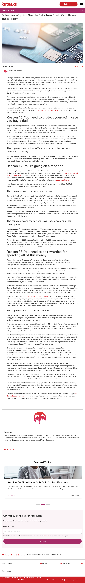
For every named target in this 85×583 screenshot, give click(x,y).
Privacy (78, 580)
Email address (8, 526)
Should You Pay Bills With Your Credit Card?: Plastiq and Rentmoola (37, 482)
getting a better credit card (48, 110)
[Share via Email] (75, 67)
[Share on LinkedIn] (82, 67)
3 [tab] (47, 504)
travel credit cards (62, 180)
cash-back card (17, 175)
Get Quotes (68, 4)
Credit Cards (8, 450)
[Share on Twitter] (77, 67)
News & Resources (18, 555)
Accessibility (70, 580)
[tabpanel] (43, 482)
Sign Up (42, 541)
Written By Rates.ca (15, 71)
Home (7, 555)
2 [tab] (42, 504)
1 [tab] (37, 504)
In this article (8, 10)
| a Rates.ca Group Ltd (20, 578)
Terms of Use (51, 580)
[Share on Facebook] (80, 67)
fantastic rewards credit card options (36, 296)
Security (60, 580)
